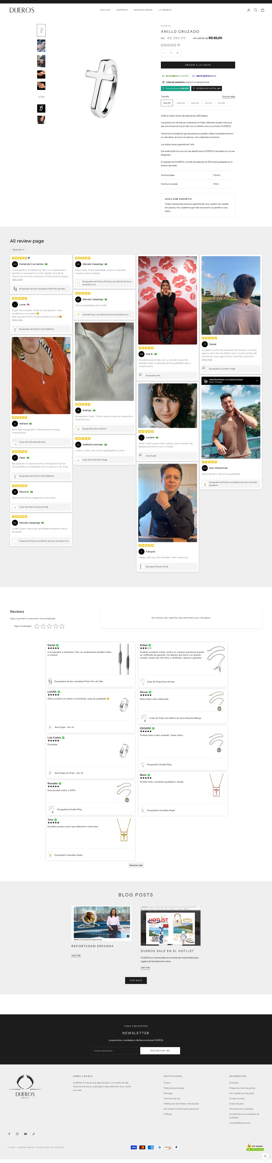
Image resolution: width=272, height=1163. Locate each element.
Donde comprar (237, 1098)
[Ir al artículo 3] (41, 61)
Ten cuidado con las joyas (241, 1093)
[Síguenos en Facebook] (9, 1133)
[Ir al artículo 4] (41, 74)
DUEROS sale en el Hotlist (167, 951)
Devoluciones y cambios (241, 1108)
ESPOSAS (122, 10)
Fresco (167, 1082)
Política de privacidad (174, 1088)
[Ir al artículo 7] (41, 108)
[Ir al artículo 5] (41, 85)
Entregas (168, 1093)
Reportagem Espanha (92, 946)
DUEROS (166, 26)
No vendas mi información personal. (181, 1108)
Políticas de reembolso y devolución (181, 1103)
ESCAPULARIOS (143, 10)
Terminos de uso (172, 1098)
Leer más (76, 955)
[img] (168, 45)
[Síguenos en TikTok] (33, 1133)
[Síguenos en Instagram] (17, 1133)
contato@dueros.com (239, 1122)
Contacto (233, 1082)
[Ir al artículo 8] (41, 119)
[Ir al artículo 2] (41, 45)
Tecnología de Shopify (50, 1147)
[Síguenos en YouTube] (25, 1133)
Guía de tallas (228, 96)
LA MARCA (165, 10)
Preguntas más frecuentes (242, 1088)
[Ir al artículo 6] (41, 97)
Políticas (168, 1114)
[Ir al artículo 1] (41, 30)
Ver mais (136, 980)
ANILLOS (105, 10)
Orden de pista (236, 1103)
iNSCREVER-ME (160, 1050)
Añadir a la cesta (198, 65)
